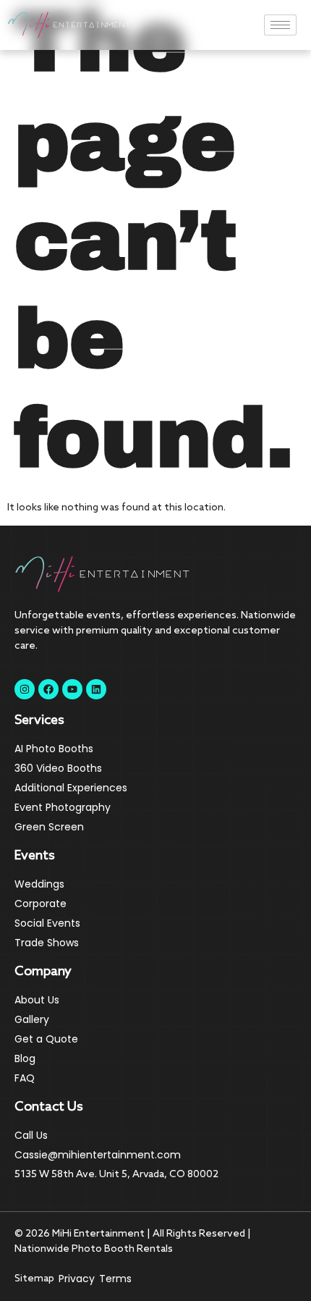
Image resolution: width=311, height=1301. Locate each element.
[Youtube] (72, 689)
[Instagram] (24, 689)
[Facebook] (48, 689)
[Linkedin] (96, 689)
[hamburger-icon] (280, 24)
